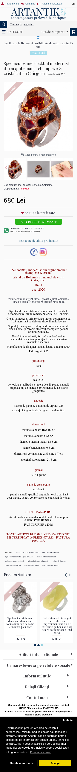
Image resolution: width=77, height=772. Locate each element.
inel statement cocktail (14, 561)
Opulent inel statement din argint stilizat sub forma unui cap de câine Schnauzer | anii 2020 (20, 623)
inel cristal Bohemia (50, 552)
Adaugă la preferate (40, 213)
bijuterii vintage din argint (38, 561)
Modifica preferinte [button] (22, 763)
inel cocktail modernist (46, 557)
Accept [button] (55, 763)
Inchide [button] (68, 720)
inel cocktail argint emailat (27, 552)
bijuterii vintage (59, 561)
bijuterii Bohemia (31, 565)
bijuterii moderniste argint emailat (19, 557)
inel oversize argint (50, 565)
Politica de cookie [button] (40, 752)
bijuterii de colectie (13, 565)
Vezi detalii (38, 52)
